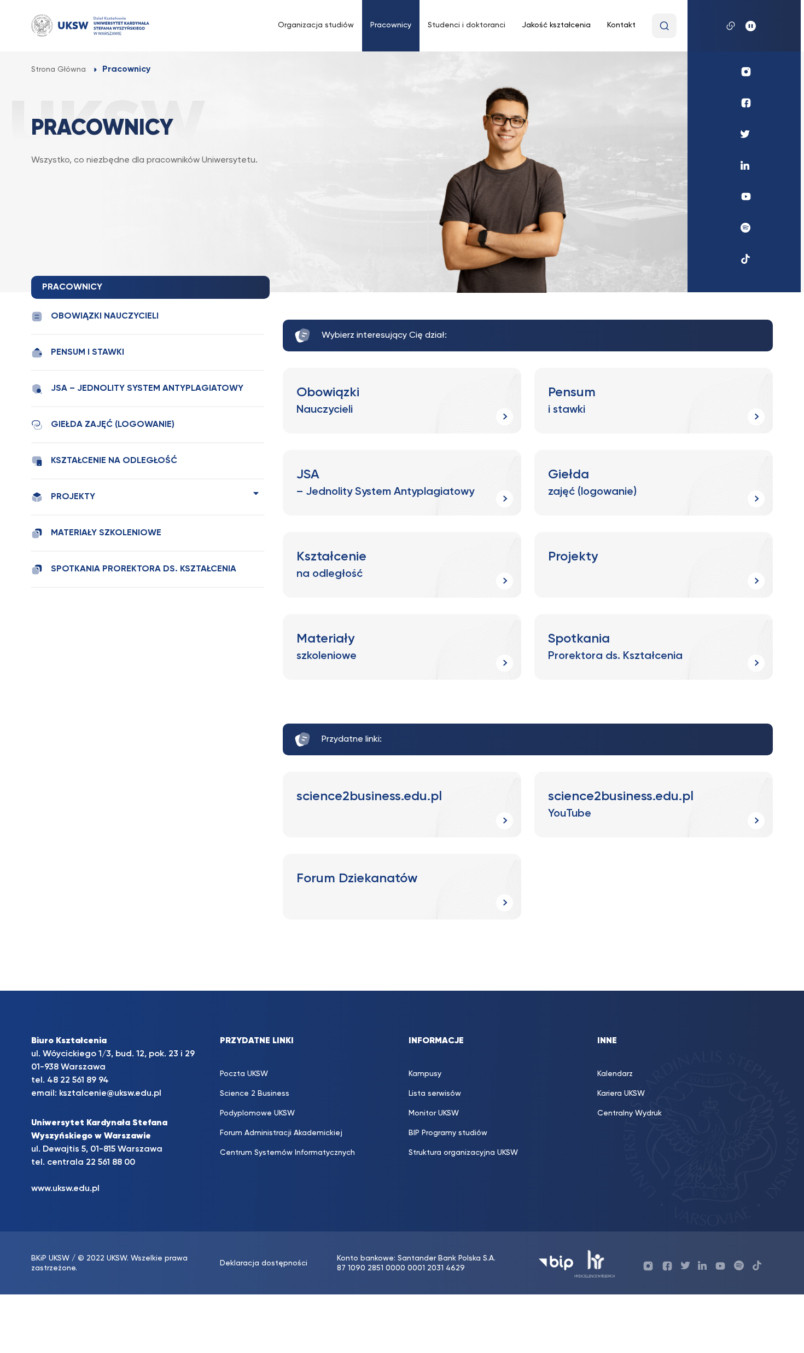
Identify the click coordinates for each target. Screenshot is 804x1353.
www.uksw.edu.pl (65, 1188)
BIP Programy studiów (448, 1133)
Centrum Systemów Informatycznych (287, 1153)
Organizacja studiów (316, 25)
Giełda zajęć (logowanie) (112, 424)
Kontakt (621, 25)
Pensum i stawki (87, 352)
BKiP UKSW (51, 1258)
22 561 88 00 (110, 1162)
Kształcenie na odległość (114, 460)
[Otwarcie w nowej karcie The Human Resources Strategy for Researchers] (594, 1262)
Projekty (73, 497)
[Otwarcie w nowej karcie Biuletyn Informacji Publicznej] (556, 1263)
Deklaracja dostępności (263, 1263)
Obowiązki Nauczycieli (105, 316)
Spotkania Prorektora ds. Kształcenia (143, 569)
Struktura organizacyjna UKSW (463, 1153)
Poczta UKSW (244, 1074)
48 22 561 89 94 (78, 1080)
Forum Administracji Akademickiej (281, 1133)
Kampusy (425, 1074)
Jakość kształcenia (556, 25)
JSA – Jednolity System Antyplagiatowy (147, 388)
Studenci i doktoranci (466, 25)
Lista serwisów (435, 1093)
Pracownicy (390, 25)
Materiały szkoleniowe (106, 533)
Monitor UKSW (434, 1113)
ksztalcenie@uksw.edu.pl (110, 1093)
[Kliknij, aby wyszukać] (664, 26)
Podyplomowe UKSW (257, 1113)
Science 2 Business (254, 1093)
